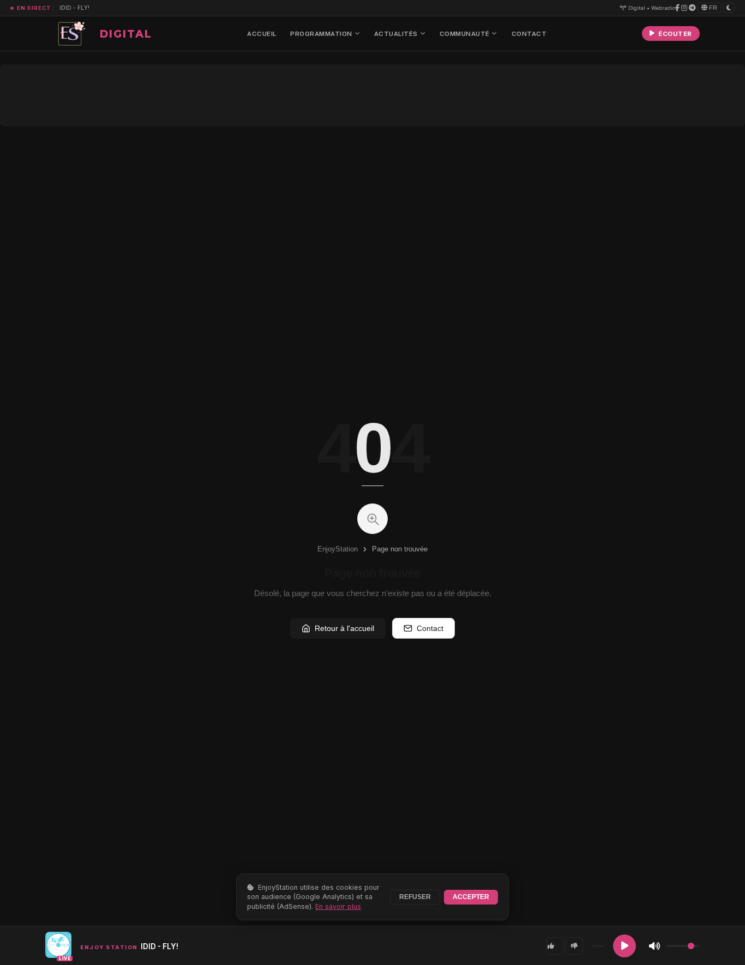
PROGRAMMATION (321, 34)
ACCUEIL (262, 34)
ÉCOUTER (675, 34)
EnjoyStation (337, 549)
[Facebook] (677, 8)
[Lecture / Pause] (624, 945)
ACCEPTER (471, 897)
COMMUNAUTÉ (465, 34)
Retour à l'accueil (344, 628)
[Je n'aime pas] (574, 946)
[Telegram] (692, 8)
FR (712, 7)
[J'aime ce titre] (555, 946)
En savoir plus (338, 906)
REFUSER (415, 897)
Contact (430, 628)
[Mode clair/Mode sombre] (729, 8)
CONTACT (529, 34)
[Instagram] (684, 8)
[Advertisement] (372, 95)
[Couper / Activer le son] (654, 946)
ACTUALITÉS (396, 34)
